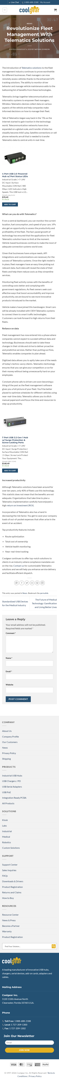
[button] (4, 10)
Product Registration (12, 886)
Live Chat (15, 2)
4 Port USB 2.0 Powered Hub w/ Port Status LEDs (15, 175)
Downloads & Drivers (12, 881)
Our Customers (9, 742)
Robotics (6, 842)
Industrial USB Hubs (12, 775)
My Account (45, 2)
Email (9, 671)
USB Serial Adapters (12, 786)
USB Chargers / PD (11, 781)
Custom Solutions (11, 847)
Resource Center (10, 914)
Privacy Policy (9, 753)
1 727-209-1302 (17, 1028)
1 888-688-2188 (22, 1021)
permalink (44, 593)
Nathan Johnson (42, 49)
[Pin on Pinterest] (37, 582)
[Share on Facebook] (21, 582)
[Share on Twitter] (26, 582)
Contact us (18, 565)
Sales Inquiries (9, 870)
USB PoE (6, 792)
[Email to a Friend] (32, 582)
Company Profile (10, 736)
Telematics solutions (32, 67)
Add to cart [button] (10, 204)
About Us (7, 731)
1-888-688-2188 (31, 2)
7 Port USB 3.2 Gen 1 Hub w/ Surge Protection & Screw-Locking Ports (15, 440)
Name (9, 658)
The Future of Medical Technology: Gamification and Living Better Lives (44, 603)
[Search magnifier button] (54, 946)
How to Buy (8, 898)
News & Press (9, 920)
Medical (6, 836)
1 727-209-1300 (19, 1024)
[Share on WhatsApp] (16, 582)
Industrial (7, 831)
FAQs (5, 875)
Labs (4, 825)
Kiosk (5, 820)
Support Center (9, 864)
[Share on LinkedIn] (42, 582)
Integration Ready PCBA (14, 797)
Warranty (7, 931)
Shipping (6, 758)
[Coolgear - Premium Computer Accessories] (29, 10)
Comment (11, 633)
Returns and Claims (11, 892)
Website (9, 684)
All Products (8, 803)
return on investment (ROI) (20, 505)
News (29, 24)
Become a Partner (11, 925)
